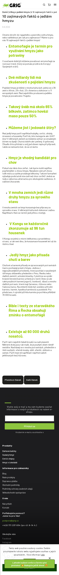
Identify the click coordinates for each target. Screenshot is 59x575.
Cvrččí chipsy (8, 458)
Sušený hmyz (8, 455)
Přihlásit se (29, 426)
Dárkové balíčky (9, 451)
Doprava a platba (9, 481)
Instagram (6, 542)
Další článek (32, 379)
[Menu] (55, 5)
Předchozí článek (13, 379)
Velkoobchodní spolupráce (14, 492)
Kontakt (5, 507)
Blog (4, 473)
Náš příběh (7, 504)
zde (43, 554)
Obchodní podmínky (11, 485)
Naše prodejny (8, 477)
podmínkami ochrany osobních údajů (29, 434)
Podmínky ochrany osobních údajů (17, 489)
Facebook (6, 538)
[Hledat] (44, 4)
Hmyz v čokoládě (9, 462)
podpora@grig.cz (10, 520)
